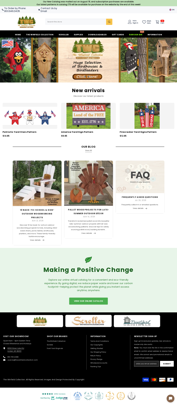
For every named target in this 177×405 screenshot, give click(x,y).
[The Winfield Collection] (39, 321)
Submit (167, 363)
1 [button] (85, 76)
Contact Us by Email (49, 10)
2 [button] (88, 76)
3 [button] (92, 76)
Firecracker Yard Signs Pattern (138, 132)
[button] (16, 60)
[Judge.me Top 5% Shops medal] (131, 396)
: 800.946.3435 (15, 10)
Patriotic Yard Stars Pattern (19, 132)
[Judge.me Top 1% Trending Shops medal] (121, 396)
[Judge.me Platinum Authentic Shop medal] (88, 396)
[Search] (78, 22)
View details (35, 240)
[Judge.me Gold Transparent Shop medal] (110, 396)
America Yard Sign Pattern (77, 132)
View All (88, 150)
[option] (88, 60)
